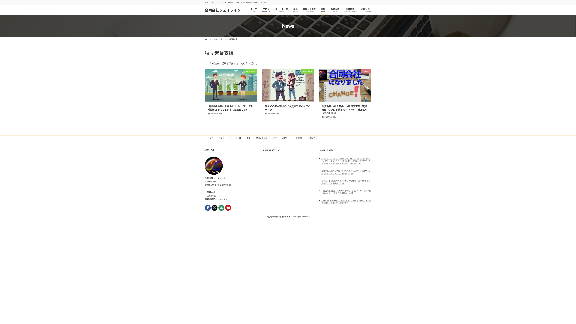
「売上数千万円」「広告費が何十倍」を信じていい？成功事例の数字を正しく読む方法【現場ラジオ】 (346, 192)
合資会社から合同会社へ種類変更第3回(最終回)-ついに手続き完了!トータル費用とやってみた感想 (345, 109)
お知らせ (286, 138)
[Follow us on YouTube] (228, 208)
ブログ (221, 138)
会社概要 (299, 138)
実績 (248, 138)
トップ (210, 138)
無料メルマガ (261, 138)
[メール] (221, 208)
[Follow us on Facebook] (208, 208)
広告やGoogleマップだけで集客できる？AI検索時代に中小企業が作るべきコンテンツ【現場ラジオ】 (345, 172)
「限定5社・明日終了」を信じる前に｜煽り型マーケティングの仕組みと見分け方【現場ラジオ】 (346, 202)
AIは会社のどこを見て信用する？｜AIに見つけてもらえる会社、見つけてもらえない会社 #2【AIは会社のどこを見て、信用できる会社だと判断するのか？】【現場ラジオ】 (345, 161)
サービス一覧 (235, 138)
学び (274, 138)
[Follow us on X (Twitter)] (215, 208)
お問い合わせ (313, 138)
